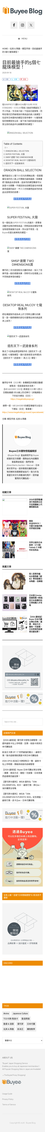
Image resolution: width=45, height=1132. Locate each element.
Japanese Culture (20, 1013)
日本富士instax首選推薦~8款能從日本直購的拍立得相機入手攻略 (36, 600)
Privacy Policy (7, 1099)
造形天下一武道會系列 (15, 163)
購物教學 (31, 1029)
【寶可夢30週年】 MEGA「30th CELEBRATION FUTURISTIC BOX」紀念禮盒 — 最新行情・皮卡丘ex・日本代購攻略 (22, 797)
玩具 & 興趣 (21, 419)
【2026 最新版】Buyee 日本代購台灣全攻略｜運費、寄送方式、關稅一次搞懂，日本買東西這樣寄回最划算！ (35, 624)
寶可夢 (20, 1024)
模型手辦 (11, 419)
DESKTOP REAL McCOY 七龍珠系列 (21, 160)
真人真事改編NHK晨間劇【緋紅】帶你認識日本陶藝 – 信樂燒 (35, 577)
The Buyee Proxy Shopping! (15, 1075)
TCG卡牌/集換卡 (11, 1019)
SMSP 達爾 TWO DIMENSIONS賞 (19, 157)
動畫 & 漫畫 (9, 1024)
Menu (24, 38)
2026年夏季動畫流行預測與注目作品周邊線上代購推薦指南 (35, 503)
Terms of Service (9, 1105)
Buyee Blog (22, 10)
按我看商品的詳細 (22, 239)
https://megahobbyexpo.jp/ (22, 399)
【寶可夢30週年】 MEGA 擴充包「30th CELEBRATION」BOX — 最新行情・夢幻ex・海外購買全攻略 (22, 785)
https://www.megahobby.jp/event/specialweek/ (23, 412)
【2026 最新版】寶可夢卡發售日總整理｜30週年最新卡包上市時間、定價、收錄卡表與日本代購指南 (22, 743)
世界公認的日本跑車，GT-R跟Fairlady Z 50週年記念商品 (35, 546)
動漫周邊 (26, 1019)
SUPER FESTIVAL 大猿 (15, 154)
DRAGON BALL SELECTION (17, 151)
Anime (6, 1013)
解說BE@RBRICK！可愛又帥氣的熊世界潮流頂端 (35, 525)
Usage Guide (7, 1094)
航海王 (20, 1029)
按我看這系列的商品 (23, 199)
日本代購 (31, 1024)
